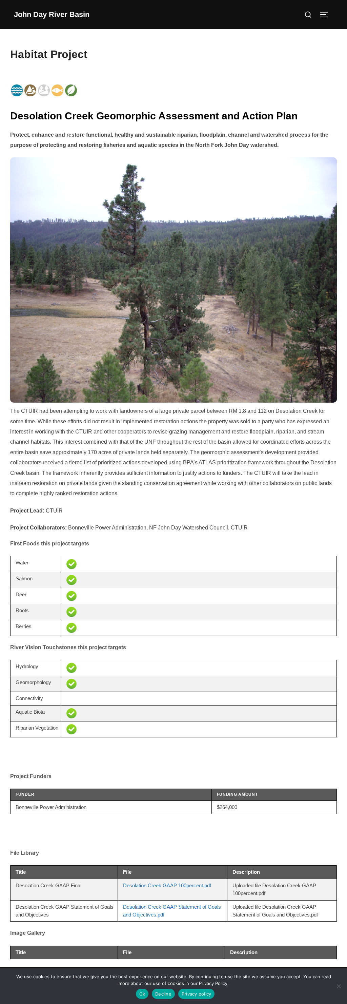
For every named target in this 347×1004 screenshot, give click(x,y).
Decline (163, 994)
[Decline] (338, 986)
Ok (142, 994)
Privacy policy (196, 994)
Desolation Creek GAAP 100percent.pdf (167, 885)
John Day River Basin (51, 14)
